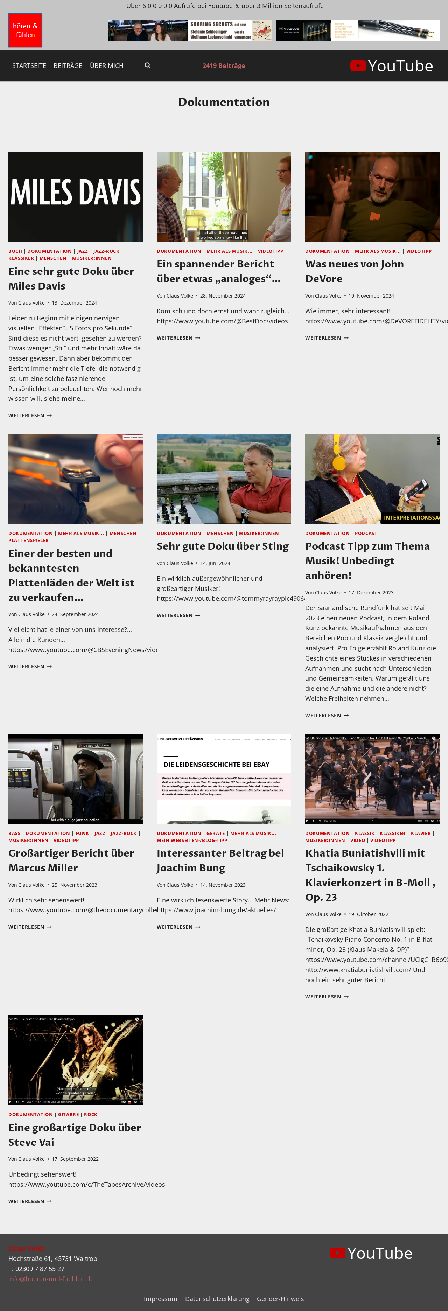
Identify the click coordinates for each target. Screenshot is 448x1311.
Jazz (83, 251)
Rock (91, 1114)
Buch (15, 251)
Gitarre (68, 1114)
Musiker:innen (92, 258)
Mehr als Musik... (229, 251)
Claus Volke (31, 302)
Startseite (29, 65)
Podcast (366, 533)
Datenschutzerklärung (217, 1299)
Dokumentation (49, 251)
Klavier (421, 833)
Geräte (215, 833)
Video (357, 840)
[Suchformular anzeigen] (147, 65)
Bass (14, 833)
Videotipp (271, 251)
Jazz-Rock (106, 251)
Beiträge (68, 65)
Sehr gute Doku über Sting (223, 546)
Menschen (53, 258)
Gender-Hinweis (280, 1299)
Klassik (364, 833)
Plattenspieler (28, 540)
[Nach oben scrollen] (430, 1299)
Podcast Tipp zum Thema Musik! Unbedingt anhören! (367, 561)
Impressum (160, 1299)
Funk (83, 833)
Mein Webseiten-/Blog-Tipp (192, 840)
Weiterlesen (30, 415)
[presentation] (75, 197)
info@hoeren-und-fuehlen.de (51, 1279)
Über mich (107, 65)
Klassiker (21, 258)
